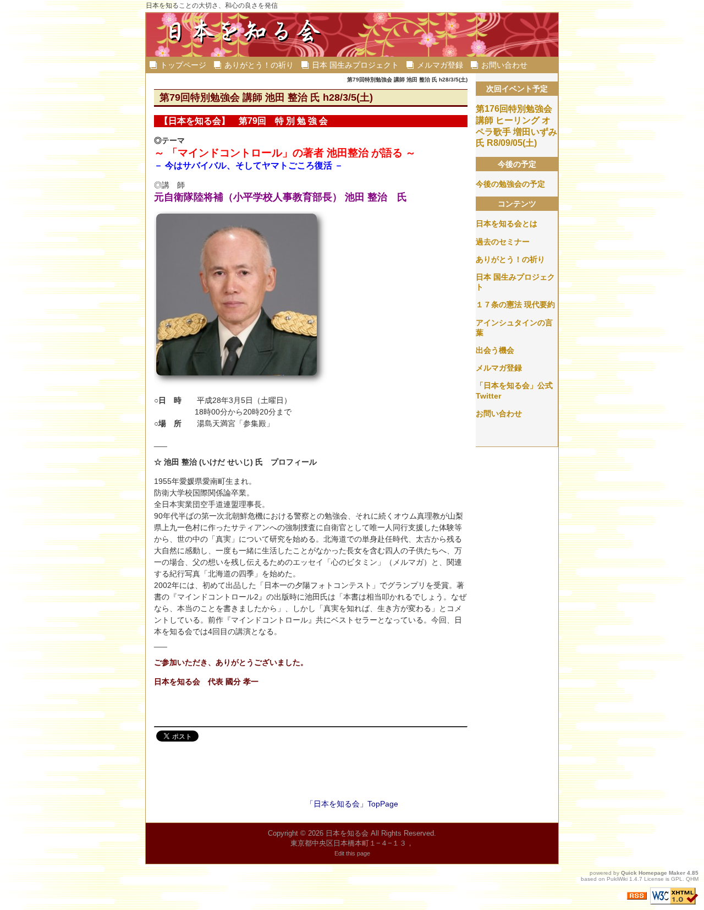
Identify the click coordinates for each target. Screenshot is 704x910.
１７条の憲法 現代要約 (515, 304)
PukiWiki (617, 879)
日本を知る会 (347, 833)
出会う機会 (495, 350)
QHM (692, 879)
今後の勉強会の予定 (510, 183)
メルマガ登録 (440, 65)
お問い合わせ (504, 65)
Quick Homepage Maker (653, 873)
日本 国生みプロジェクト (355, 65)
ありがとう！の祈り (259, 65)
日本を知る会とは (506, 223)
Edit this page (352, 853)
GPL (677, 879)
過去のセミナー (503, 241)
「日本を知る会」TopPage (352, 803)
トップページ (183, 65)
